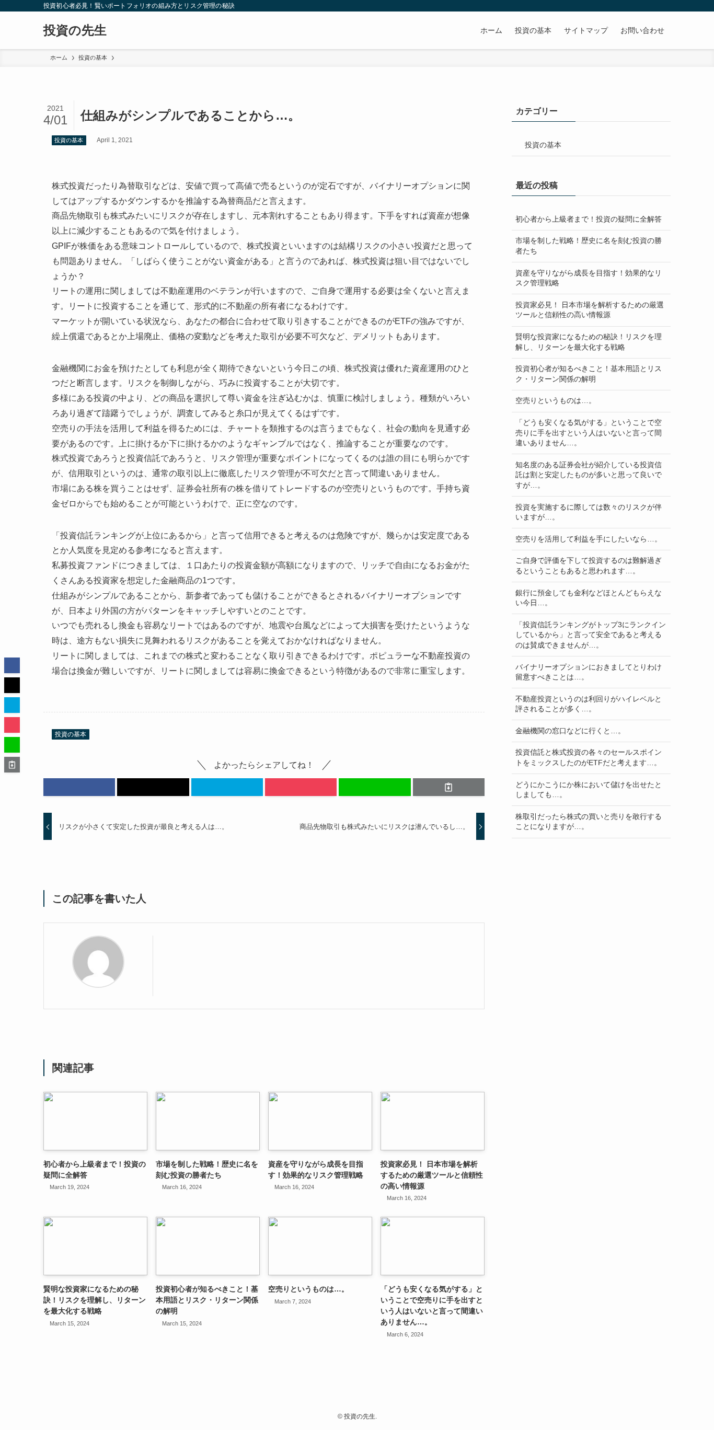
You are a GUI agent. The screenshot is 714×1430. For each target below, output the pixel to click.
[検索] (664, 5)
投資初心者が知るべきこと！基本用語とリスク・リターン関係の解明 (588, 373)
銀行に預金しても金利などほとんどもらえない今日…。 (588, 598)
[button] (79, 787)
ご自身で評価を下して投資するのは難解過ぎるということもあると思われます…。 (588, 565)
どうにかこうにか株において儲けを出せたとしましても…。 (588, 789)
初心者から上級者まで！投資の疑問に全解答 (588, 219)
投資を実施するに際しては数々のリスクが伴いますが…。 (588, 512)
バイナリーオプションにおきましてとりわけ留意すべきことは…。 (588, 672)
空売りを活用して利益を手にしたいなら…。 (588, 539)
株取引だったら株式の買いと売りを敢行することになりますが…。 (588, 821)
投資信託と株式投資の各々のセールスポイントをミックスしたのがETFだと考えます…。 (588, 757)
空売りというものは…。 (555, 400)
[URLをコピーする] (449, 787)
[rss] (650, 5)
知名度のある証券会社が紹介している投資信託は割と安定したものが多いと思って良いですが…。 (588, 474)
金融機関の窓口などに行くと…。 (570, 730)
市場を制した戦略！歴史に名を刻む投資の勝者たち (588, 245)
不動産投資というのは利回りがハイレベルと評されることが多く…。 (588, 704)
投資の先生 (75, 30)
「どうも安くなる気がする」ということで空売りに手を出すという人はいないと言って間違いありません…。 (588, 432)
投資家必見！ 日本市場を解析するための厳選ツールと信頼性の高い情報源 (589, 310)
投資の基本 (68, 140)
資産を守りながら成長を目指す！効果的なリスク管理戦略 (588, 278)
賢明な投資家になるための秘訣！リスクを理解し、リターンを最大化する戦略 (588, 341)
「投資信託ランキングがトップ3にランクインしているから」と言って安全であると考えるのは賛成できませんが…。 (590, 634)
